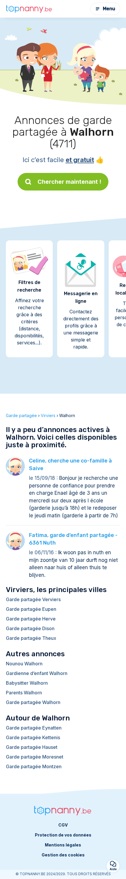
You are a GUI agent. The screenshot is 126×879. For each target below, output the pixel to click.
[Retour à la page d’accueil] (29, 9)
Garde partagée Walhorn (33, 702)
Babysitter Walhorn (27, 683)
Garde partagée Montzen (34, 766)
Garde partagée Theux (31, 638)
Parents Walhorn (24, 693)
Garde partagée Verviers (33, 599)
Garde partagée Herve (31, 619)
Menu (109, 8)
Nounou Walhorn (24, 664)
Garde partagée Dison (30, 628)
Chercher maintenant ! (69, 181)
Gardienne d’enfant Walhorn (36, 673)
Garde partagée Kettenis (33, 737)
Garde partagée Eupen (31, 609)
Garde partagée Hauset (31, 747)
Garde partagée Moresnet (34, 757)
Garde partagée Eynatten (34, 728)
